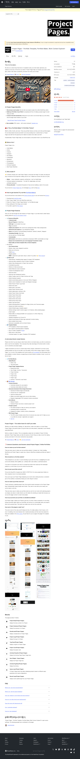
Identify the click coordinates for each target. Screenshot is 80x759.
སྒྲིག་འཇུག (20, 56)
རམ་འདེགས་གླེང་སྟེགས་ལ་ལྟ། (59, 122)
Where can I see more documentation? (14, 687)
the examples (36, 352)
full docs (47, 195)
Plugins (20, 742)
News (6, 740)
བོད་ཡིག (18, 751)
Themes (21, 740)
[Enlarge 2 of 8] (17, 531)
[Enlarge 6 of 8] (33, 540)
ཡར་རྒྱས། (26, 56)
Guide (23, 330)
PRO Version (20, 205)
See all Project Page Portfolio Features (16, 120)
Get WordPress (74, 2)
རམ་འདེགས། (73, 56)
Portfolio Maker (30, 192)
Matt (63, 740)
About (6, 738)
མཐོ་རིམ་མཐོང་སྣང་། (57, 89)
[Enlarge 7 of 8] (48, 524)
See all (73, 111)
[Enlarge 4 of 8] (33, 524)
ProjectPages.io (10, 74)
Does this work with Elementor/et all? (13, 703)
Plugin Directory (8, 6)
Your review (56, 111)
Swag (49, 744)
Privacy (6, 744)
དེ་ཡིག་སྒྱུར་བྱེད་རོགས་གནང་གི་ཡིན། (49, 9)
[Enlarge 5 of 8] (33, 532)
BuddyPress (65, 744)
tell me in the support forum (20, 215)
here (30, 187)
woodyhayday (19, 50)
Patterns (21, 744)
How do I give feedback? (11, 711)
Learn (35, 738)
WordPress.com (66, 738)
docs (13, 252)
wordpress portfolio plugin (69, 85)
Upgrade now (35, 123)
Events (49, 740)
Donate (50, 742)
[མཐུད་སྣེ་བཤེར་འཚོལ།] (18, 14)
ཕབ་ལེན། (73, 49)
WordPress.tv (37, 744)
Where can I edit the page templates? (13, 691)
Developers (36, 742)
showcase (72, 82)
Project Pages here (17, 187)
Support (35, 740)
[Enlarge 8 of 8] (48, 586)
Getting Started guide (29, 195)
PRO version (20, 513)
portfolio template (71, 80)
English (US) (72, 77)
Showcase (21, 738)
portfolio (65, 80)
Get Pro (12, 418)
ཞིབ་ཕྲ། (7, 56)
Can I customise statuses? (11, 707)
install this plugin (17, 198)
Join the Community (25, 74)
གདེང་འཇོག (14, 56)
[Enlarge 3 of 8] (17, 593)
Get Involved (50, 738)
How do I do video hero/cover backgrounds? (15, 699)
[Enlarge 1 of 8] (17, 524)
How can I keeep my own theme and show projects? (17, 695)
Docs (17, 74)
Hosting (6, 742)
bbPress (64, 742)
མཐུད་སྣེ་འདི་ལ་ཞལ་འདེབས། (59, 134)
